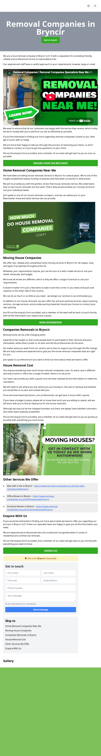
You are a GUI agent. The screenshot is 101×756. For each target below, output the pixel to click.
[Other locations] (88, 6)
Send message (40, 609)
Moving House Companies (18, 630)
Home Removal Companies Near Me (23, 626)
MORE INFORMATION (50, 322)
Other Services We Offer (17, 643)
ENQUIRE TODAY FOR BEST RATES (50, 163)
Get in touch (50, 40)
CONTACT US (50, 550)
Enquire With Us (13, 648)
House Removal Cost (15, 639)
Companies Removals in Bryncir (21, 635)
